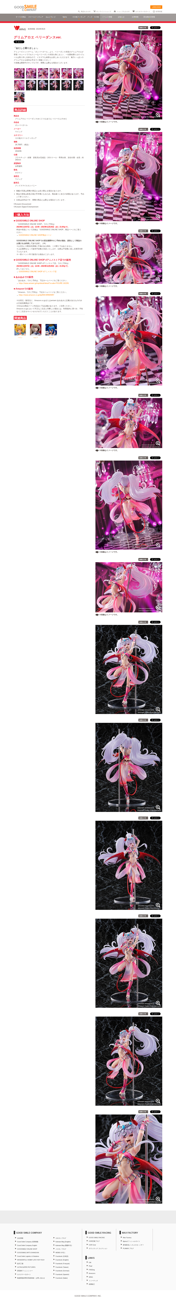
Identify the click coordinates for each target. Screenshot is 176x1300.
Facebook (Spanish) (62, 1274)
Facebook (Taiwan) (62, 1267)
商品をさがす (86, 12)
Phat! (90, 1266)
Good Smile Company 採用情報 (27, 1242)
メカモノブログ (61, 1249)
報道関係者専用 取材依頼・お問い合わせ (31, 1278)
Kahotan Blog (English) (63, 1242)
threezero (92, 1273)
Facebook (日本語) (62, 1256)
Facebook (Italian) (62, 1278)
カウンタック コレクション (98, 1248)
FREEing (92, 1270)
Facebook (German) (62, 1271)
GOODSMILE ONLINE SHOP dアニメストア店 (38, 272)
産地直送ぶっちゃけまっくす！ (133, 1245)
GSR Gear (92, 1245)
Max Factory (127, 1237)
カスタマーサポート (142, 12)
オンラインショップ (103, 12)
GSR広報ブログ (94, 1241)
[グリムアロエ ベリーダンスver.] (128, 713)
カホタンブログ (61, 1238)
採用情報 (159, 12)
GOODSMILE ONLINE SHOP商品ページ (35, 235)
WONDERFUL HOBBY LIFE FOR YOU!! (30, 1260)
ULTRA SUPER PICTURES (26, 1267)
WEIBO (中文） (61, 1252)
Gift (90, 1262)
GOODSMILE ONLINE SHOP (27, 1249)
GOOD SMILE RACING (97, 1237)
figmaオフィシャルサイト (131, 1241)
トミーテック (93, 1280)
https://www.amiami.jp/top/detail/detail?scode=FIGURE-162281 (44, 283)
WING (91, 1277)
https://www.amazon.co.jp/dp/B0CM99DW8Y (36, 295)
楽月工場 (20, 1263)
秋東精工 (92, 1284)
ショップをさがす (123, 12)
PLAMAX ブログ (128, 1248)
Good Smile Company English (27, 1245)
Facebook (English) (62, 1260)
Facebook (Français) (63, 1263)
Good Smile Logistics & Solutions (28, 1256)
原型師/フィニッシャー (25, 1271)
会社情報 (20, 1238)
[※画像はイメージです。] (128, 118)
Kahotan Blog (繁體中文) (64, 1245)
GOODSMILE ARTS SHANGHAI (28, 1252)
